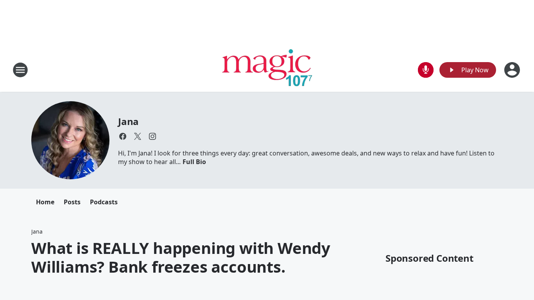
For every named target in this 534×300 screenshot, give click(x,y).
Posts (72, 202)
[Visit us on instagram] (152, 136)
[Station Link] (267, 69)
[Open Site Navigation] (20, 70)
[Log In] (512, 70)
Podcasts (104, 202)
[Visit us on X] (137, 136)
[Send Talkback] (426, 70)
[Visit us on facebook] (122, 136)
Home (45, 202)
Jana (128, 121)
